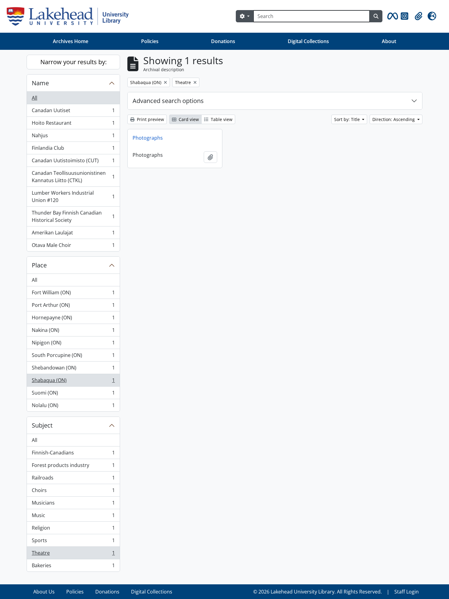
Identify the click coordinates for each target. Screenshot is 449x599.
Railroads (73, 479)
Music (73, 517)
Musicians (73, 504)
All (34, 97)
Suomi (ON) (73, 394)
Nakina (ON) (73, 331)
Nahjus (73, 137)
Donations (223, 41)
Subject (42, 425)
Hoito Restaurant (73, 124)
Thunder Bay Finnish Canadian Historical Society (73, 216)
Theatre (73, 554)
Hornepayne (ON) (73, 319)
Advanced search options (168, 101)
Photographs (148, 137)
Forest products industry (73, 467)
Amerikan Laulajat (73, 234)
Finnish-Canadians (73, 454)
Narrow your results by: (73, 62)
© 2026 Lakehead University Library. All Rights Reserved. (317, 591)
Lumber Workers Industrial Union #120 (73, 196)
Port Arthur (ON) (73, 306)
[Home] (70, 16)
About (389, 41)
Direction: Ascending (394, 119)
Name (40, 83)
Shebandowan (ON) (73, 369)
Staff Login (406, 591)
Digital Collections (308, 41)
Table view (221, 119)
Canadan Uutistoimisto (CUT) (73, 162)
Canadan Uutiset (73, 112)
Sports (73, 542)
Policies (150, 41)
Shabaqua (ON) (73, 382)
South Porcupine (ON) (73, 357)
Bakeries (73, 566)
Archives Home (70, 41)
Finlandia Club (73, 149)
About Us (44, 591)
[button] (391, 16)
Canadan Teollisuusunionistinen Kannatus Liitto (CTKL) (73, 177)
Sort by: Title (347, 119)
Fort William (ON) (73, 294)
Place (39, 265)
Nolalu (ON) (73, 406)
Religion (73, 529)
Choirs (73, 492)
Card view (188, 119)
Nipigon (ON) (73, 344)
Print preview (150, 119)
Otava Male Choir (73, 246)
